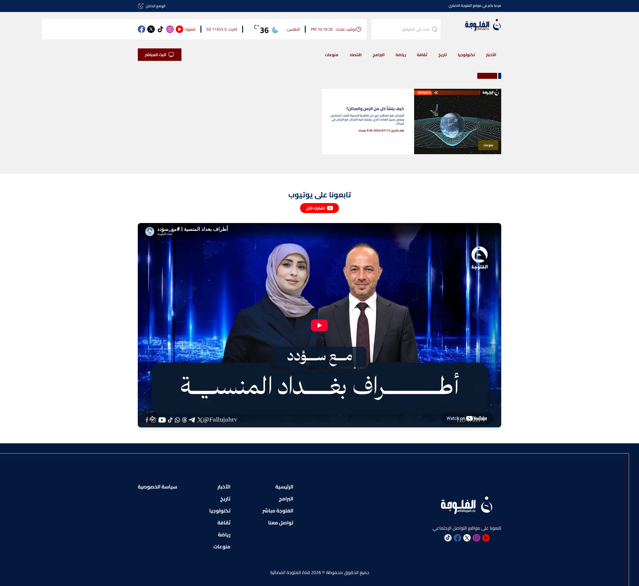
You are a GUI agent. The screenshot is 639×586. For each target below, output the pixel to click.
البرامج (379, 54)
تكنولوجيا (466, 54)
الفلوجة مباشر (277, 510)
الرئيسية (284, 486)
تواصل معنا (280, 522)
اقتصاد (355, 54)
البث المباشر (155, 54)
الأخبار (491, 54)
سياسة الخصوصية (157, 486)
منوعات (331, 54)
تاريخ (442, 54)
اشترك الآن (315, 208)
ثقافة (422, 54)
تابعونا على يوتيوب (319, 194)
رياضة (401, 54)
